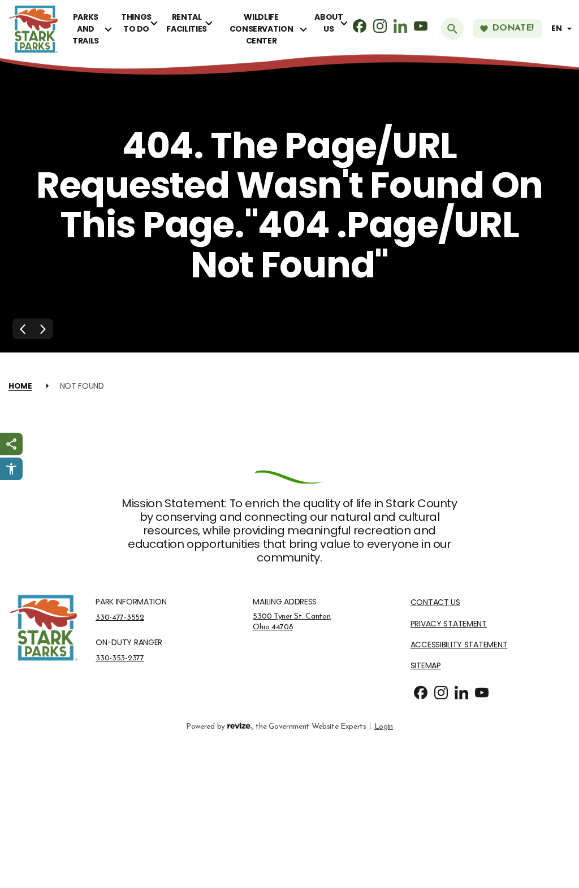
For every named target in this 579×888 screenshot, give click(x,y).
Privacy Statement (449, 624)
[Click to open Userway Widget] (11, 469)
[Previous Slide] (22, 329)
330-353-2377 (120, 658)
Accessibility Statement (459, 644)
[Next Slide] (43, 329)
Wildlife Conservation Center (261, 28)
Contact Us (435, 602)
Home (20, 386)
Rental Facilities (186, 22)
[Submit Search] (452, 29)
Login (383, 726)
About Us (328, 22)
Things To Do (136, 22)
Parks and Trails (85, 28)
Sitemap (426, 665)
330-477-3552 (120, 617)
